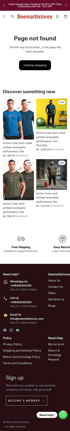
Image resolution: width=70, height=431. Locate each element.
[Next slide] (66, 5)
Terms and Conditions (17, 363)
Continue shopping (35, 65)
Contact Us (55, 287)
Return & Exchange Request (54, 355)
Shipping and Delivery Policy (22, 350)
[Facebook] (5, 330)
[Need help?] (63, 414)
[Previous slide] (4, 5)
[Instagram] (11, 330)
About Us (54, 280)
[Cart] (65, 16)
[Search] (12, 16)
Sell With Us (56, 299)
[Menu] (4, 16)
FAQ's (52, 293)
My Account (56, 344)
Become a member (24, 400)
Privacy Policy (12, 344)
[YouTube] (17, 330)
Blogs (52, 305)
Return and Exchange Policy (21, 357)
